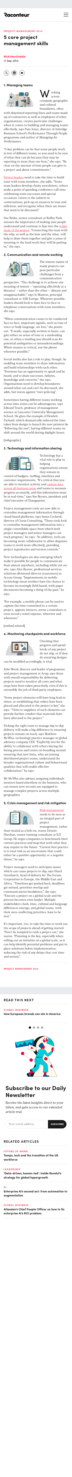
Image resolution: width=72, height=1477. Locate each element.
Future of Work (16, 1151)
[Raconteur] (17, 15)
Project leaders (14, 177)
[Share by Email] (22, 73)
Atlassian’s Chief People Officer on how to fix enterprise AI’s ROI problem (34, 1211)
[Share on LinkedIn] (14, 73)
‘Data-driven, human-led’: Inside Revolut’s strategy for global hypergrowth (32, 1175)
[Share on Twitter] (7, 73)
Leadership (12, 1169)
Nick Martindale (15, 56)
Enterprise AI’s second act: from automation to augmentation (35, 1193)
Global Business (16, 1009)
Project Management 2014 (23, 31)
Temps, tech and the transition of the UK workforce (31, 1157)
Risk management (52, 810)
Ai (5, 1187)
